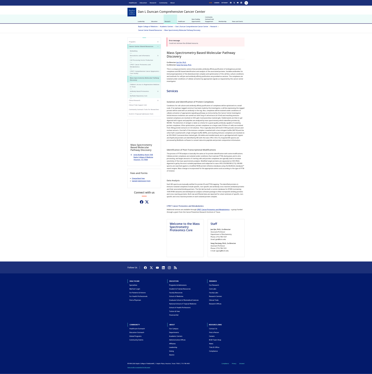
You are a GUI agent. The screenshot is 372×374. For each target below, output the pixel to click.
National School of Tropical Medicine (182, 304)
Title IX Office (214, 347)
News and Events (237, 21)
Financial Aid (173, 315)
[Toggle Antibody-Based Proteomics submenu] (158, 91)
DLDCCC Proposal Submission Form (141, 114)
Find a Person (214, 332)
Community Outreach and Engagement (209, 19)
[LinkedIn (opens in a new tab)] (241, 2)
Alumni (171, 355)
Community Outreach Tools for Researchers (144, 109)
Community (163, 3)
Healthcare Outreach (137, 329)
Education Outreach (136, 332)
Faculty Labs (213, 293)
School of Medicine (176, 296)
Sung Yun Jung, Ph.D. (184, 65)
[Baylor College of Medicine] (131, 12)
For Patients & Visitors (137, 293)
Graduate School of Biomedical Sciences (184, 300)
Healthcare (133, 3)
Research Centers (215, 296)
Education (143, 3)
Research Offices (215, 304)
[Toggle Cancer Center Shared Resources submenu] (158, 46)
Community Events (136, 340)
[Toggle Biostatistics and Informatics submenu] (158, 55)
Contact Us (213, 329)
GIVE (210, 3)
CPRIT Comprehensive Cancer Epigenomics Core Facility (144, 72)
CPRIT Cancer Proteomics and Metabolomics (213, 209)
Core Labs (212, 289)
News (211, 344)
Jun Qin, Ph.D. (181, 62)
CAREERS (216, 3)
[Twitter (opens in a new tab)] (147, 202)
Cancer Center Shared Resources (150, 30)
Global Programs (135, 336)
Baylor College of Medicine (148, 26)
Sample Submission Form (141, 181)
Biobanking (133, 51)
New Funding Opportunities (196, 20)
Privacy (234, 363)
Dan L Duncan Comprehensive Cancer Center (191, 26)
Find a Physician (135, 300)
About (172, 3)
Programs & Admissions (178, 285)
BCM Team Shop (215, 340)
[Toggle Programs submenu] (158, 41)
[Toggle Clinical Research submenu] (158, 100)
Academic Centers (166, 26)
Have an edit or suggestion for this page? (138, 367)
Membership (222, 21)
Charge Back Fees (138, 178)
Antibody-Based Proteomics (139, 91)
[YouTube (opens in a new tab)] (238, 2)
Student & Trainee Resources (180, 289)
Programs (132, 42)
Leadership (141, 21)
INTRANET (224, 3)
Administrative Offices (177, 340)
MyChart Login (134, 289)
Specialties (133, 285)
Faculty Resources (175, 293)
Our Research (214, 285)
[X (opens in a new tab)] (234, 2)
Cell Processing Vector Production (141, 60)
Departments (174, 332)
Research (153, 3)
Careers (212, 336)
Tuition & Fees (174, 311)
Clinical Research (134, 100)
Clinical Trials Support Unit (138, 105)
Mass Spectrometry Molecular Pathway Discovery (182, 30)
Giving (171, 351)
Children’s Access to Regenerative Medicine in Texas (144, 86)
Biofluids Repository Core (138, 96)
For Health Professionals (138, 296)
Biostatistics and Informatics (140, 55)
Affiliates (172, 344)
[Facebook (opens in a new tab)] (231, 2)
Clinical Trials (214, 300)
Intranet (242, 363)
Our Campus (173, 329)
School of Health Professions (180, 307)
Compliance (213, 351)
